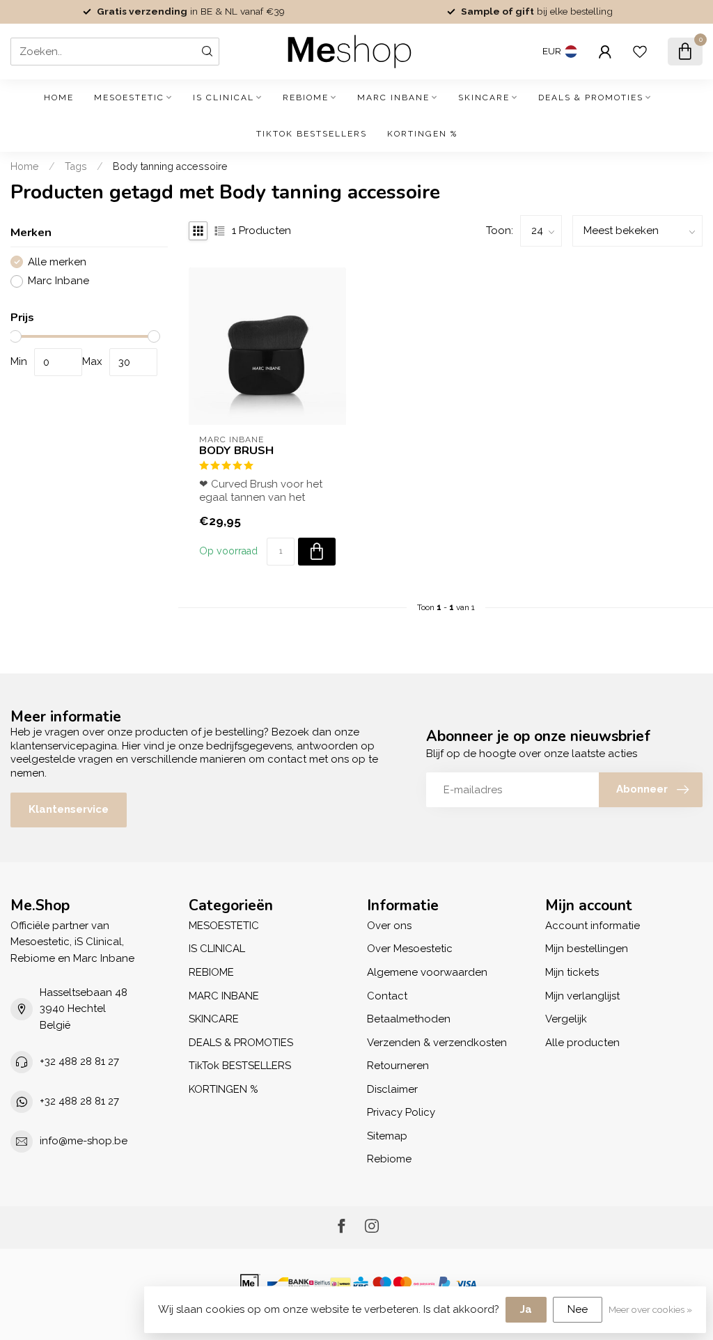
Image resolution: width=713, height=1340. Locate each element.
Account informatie (592, 925)
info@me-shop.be (83, 1141)
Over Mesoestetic (410, 948)
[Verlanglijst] (640, 51)
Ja (526, 1309)
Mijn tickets (572, 972)
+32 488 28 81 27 (79, 1061)
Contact (387, 996)
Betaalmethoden (408, 1019)
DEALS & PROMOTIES (590, 97)
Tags (76, 166)
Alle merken (57, 262)
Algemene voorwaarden (427, 972)
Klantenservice (69, 809)
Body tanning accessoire (170, 166)
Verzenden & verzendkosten (437, 1042)
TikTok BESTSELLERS (311, 134)
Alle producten (582, 1042)
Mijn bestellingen (586, 948)
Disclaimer (392, 1089)
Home (59, 97)
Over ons (389, 925)
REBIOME (306, 97)
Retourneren (398, 1065)
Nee (577, 1309)
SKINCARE (484, 97)
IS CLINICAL (223, 97)
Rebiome (389, 1159)
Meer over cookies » (650, 1309)
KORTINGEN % (422, 134)
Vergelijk (566, 1019)
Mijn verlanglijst (582, 996)
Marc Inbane (58, 281)
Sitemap (387, 1136)
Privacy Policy (401, 1112)
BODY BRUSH (236, 451)
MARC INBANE (393, 97)
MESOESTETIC (129, 97)
